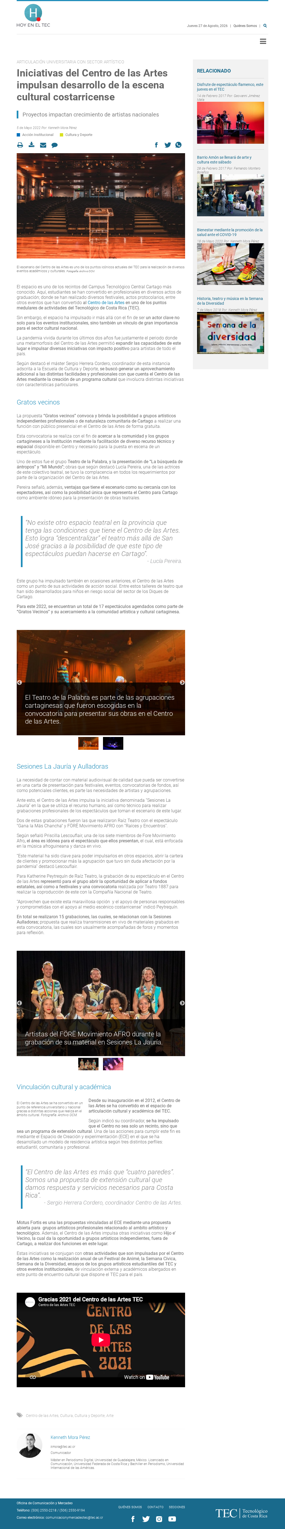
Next (182, 683)
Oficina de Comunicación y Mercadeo (45, 1503)
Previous (19, 683)
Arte (110, 1415)
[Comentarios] (56, 145)
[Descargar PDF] (33, 145)
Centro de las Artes (106, 302)
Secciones (177, 1507)
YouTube (171, 1519)
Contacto (155, 1507)
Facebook (132, 1519)
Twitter (145, 1519)
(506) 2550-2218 (43, 1510)
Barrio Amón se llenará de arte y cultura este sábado (224, 159)
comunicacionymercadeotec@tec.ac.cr (74, 1518)
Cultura (66, 1415)
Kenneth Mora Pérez (62, 128)
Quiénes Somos (245, 26)
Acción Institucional (37, 135)
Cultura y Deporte (78, 135)
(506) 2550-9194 (72, 1510)
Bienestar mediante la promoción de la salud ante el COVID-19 (230, 232)
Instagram (158, 1519)
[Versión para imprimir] (21, 145)
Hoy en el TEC (33, 14)
